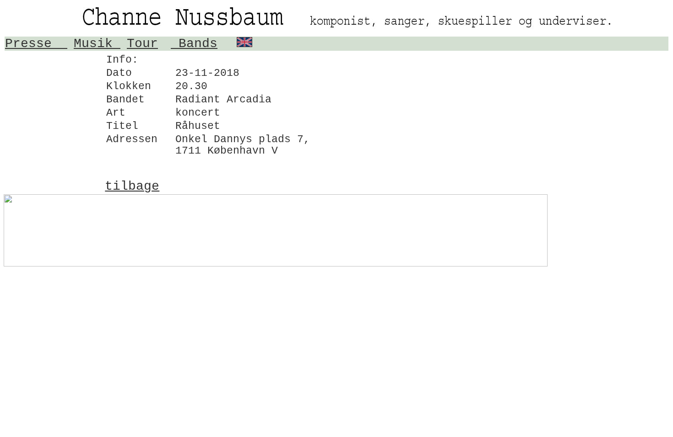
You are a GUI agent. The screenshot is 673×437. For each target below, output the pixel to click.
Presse (36, 44)
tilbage (132, 186)
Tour (142, 44)
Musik (97, 44)
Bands (194, 44)
